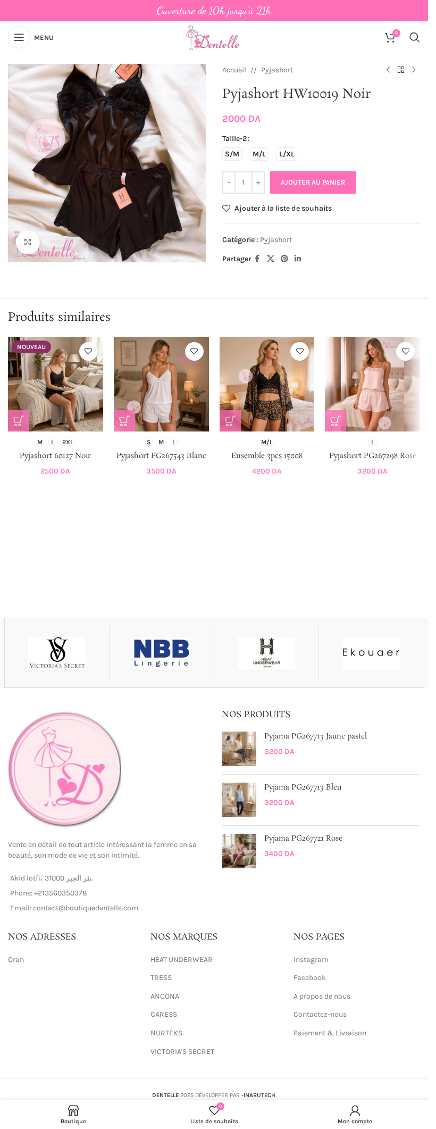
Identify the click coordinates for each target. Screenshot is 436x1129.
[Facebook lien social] (257, 259)
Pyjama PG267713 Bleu (302, 788)
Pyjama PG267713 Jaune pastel (315, 737)
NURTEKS (166, 1032)
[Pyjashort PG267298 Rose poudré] (372, 384)
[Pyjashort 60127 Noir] (55, 384)
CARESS (163, 1014)
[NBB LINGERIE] (162, 652)
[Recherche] (414, 37)
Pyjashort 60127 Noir (55, 456)
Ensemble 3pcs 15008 (267, 456)
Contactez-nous (320, 1014)
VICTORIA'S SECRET (182, 1051)
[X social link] (271, 259)
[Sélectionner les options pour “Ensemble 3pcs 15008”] (230, 420)
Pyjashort (277, 69)
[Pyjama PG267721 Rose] (239, 851)
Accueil (234, 69)
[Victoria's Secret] (57, 652)
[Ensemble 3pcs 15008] (267, 384)
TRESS (161, 977)
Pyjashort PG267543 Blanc (161, 456)
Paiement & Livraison (330, 1032)
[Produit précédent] (388, 70)
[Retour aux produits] (401, 70)
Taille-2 (234, 138)
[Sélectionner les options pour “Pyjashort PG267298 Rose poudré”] (335, 420)
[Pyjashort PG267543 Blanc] (161, 384)
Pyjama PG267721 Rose (303, 839)
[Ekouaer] (371, 652)
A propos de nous (322, 996)
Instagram (311, 959)
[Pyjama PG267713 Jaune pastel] (239, 749)
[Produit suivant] (413, 70)
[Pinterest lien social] (284, 259)
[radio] (232, 154)
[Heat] (266, 652)
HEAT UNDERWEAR (181, 959)
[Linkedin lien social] (297, 259)
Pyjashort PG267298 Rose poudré (372, 461)
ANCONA (164, 996)
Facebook (310, 977)
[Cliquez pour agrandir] (28, 242)
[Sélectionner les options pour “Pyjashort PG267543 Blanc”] (124, 420)
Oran (16, 959)
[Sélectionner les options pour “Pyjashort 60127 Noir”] (18, 420)
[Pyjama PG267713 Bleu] (239, 800)
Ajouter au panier (313, 182)
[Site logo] (213, 36)
